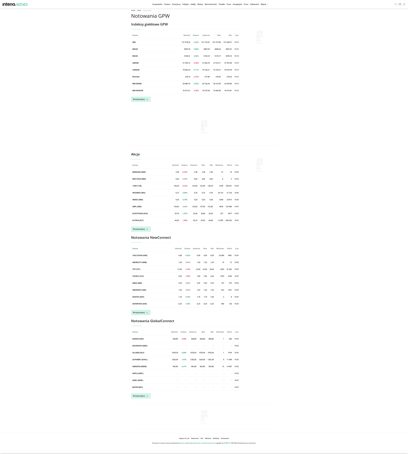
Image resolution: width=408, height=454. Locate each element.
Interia (133, 10)
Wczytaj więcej (139, 99)
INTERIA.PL (227, 443)
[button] (193, 4)
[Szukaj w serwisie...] (396, 4)
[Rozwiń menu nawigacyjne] (404, 4)
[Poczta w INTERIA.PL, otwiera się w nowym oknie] (400, 4)
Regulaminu (181, 443)
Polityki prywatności (194, 443)
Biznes (139, 10)
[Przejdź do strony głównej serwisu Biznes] (22, 4)
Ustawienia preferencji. (208, 443)
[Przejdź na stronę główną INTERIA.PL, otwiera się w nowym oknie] (9, 4)
